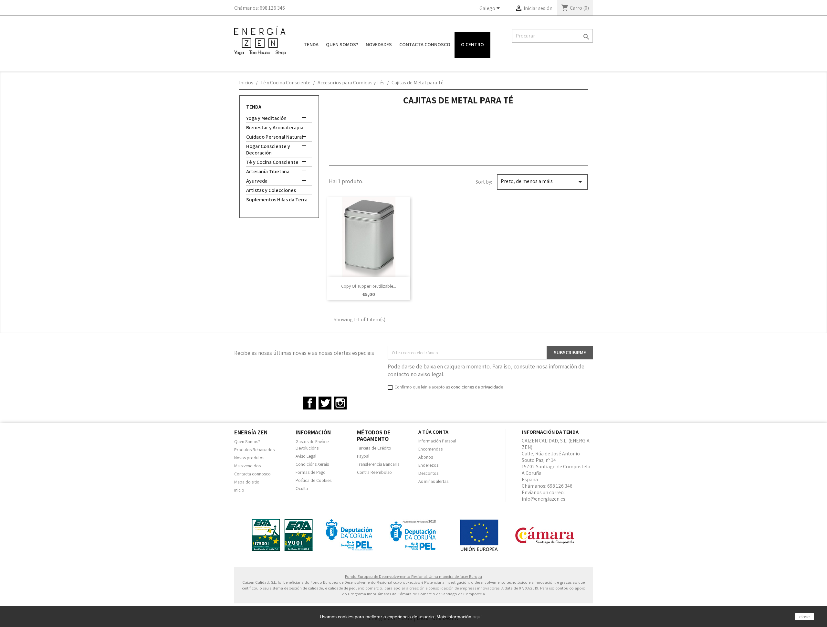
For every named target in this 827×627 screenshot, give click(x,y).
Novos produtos (249, 458)
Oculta (302, 488)
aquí (477, 616)
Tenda (311, 44)
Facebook (309, 403)
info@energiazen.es (543, 498)
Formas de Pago (311, 472)
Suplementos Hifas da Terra (277, 200)
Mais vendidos (247, 466)
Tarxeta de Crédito (374, 448)
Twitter (325, 403)
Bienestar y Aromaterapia (274, 127)
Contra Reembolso (374, 472)
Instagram (340, 403)
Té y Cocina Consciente (272, 162)
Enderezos (428, 465)
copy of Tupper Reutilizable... (368, 286)
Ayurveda (256, 181)
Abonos (425, 457)
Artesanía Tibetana (267, 171)
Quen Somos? (342, 44)
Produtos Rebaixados (254, 449)
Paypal (363, 456)
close (804, 616)
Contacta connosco (424, 44)
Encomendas (430, 449)
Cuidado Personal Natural (274, 137)
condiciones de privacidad (476, 387)
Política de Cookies (313, 480)
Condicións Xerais (312, 464)
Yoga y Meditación (266, 118)
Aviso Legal (306, 456)
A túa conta (433, 432)
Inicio (239, 490)
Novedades (379, 44)
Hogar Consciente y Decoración (268, 149)
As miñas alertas (433, 481)
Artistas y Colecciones (271, 190)
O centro (472, 44)
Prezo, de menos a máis (542, 182)
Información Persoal (437, 441)
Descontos (428, 473)
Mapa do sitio (246, 482)
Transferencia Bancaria (378, 464)
